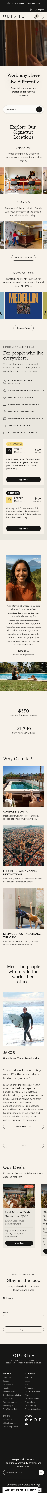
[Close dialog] (44, 733)
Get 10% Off (31, 751)
